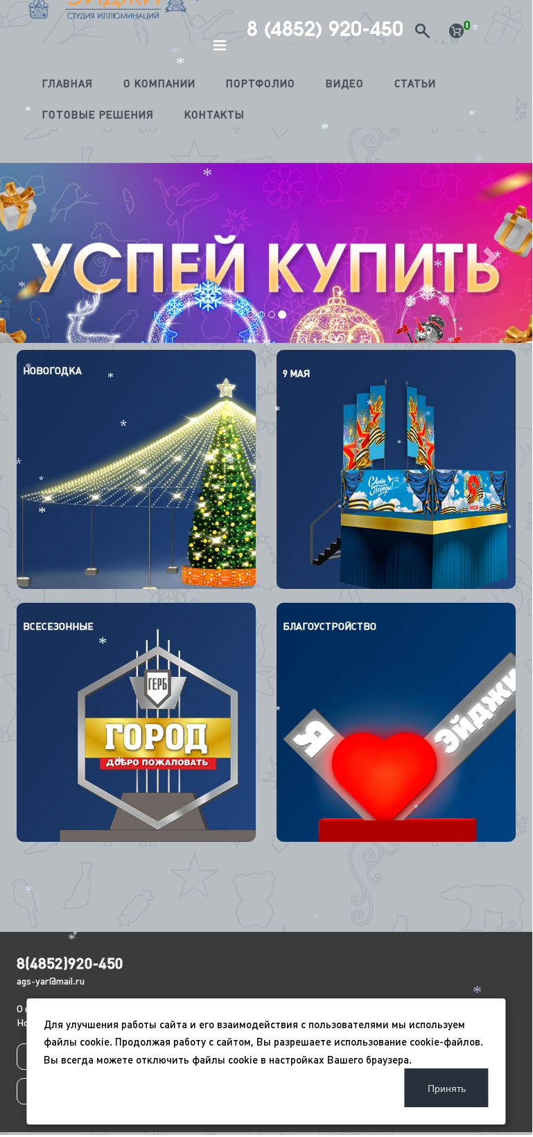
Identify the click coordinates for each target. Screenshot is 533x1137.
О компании (159, 83)
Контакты (214, 115)
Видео (345, 83)
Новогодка (52, 370)
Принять (447, 1088)
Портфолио (260, 83)
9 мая (296, 373)
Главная (67, 83)
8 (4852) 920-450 (325, 29)
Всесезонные (58, 626)
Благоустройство (329, 626)
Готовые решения (98, 115)
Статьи (415, 83)
